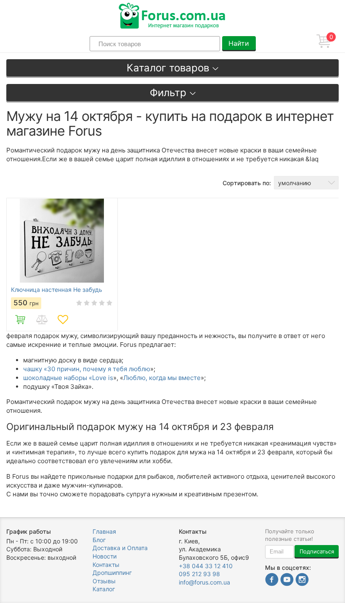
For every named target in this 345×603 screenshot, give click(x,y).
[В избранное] (62, 319)
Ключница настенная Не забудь (56, 289)
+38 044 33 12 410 (206, 565)
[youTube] (287, 580)
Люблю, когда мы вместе (162, 378)
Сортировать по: (247, 182)
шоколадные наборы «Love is (68, 378)
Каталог (104, 589)
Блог (99, 539)
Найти (238, 43)
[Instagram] (302, 580)
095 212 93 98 (199, 573)
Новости (105, 556)
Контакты (106, 564)
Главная (104, 531)
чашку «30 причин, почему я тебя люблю (86, 369)
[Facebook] (272, 580)
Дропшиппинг (112, 572)
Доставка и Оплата (120, 547)
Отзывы (104, 581)
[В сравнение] (41, 319)
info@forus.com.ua (204, 582)
